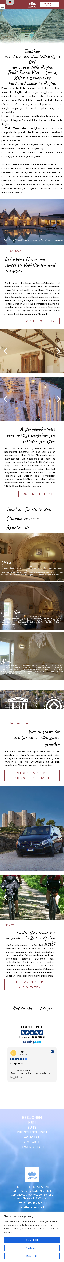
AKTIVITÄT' (32, 1137)
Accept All (32, 1240)
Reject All (32, 1256)
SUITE (32, 1127)
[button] (2, 6)
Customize (32, 1248)
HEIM (32, 1122)
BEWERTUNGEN (32, 1147)
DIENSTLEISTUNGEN (32, 1132)
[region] (32, 1237)
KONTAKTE (32, 1142)
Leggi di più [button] (16, 1077)
